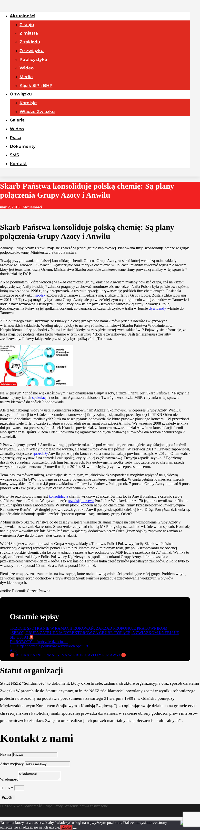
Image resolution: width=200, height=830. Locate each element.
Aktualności (22, 15)
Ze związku (32, 50)
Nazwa (5, 754)
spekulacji (40, 397)
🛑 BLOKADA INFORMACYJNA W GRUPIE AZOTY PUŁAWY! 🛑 (68, 655)
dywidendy (157, 308)
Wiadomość (9, 779)
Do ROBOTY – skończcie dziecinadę (39, 642)
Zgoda (66, 827)
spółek (40, 295)
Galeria (17, 120)
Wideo (27, 67)
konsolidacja (58, 496)
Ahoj (14, 650)
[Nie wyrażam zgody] (75, 828)
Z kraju (27, 24)
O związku (21, 94)
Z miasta (29, 33)
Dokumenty (23, 146)
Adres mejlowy (12, 764)
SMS (14, 154)
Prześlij (7, 797)
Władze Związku (37, 111)
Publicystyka (33, 59)
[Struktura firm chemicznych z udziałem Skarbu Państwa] (36, 385)
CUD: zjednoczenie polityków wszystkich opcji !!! (49, 646)
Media (26, 76)
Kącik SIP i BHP (36, 85)
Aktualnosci (32, 207)
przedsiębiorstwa (81, 501)
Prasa (15, 137)
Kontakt (18, 163)
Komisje (28, 102)
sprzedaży (40, 453)
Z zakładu (30, 41)
